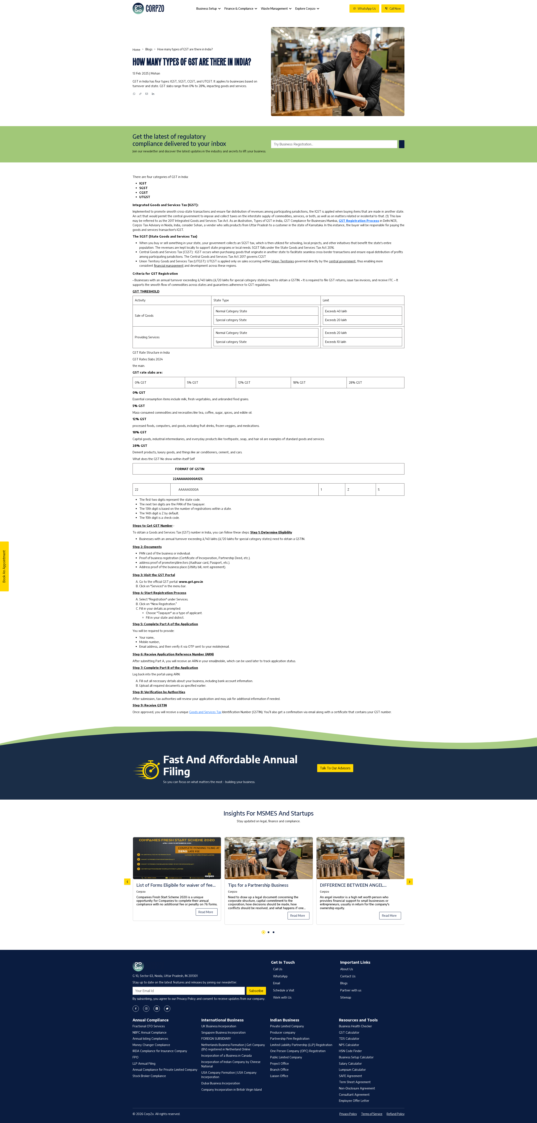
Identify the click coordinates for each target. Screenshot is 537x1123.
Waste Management (274, 8)
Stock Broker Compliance (149, 1076)
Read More (205, 912)
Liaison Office (279, 1076)
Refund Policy (395, 1114)
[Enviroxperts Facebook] (136, 1008)
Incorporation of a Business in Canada (226, 1055)
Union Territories (282, 261)
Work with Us (282, 997)
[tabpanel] (268, 881)
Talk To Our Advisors (335, 768)
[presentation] (127, 882)
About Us (346, 969)
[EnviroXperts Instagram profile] (146, 1008)
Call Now (395, 8)
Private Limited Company (287, 1026)
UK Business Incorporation (218, 1026)
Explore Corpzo (305, 8)
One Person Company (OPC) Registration (298, 1051)
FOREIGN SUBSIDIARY (216, 1038)
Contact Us (347, 976)
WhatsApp (280, 976)
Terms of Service (371, 1114)
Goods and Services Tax (205, 712)
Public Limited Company (286, 1057)
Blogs (148, 49)
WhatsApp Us (367, 8)
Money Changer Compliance (151, 1045)
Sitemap (345, 997)
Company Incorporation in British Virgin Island (231, 1089)
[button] (263, 932)
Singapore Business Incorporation (223, 1032)
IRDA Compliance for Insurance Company (160, 1051)
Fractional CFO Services (149, 1026)
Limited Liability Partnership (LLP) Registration (301, 1045)
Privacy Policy (348, 1114)
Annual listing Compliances (150, 1038)
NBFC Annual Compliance (150, 1032)
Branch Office (279, 1069)
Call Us (277, 969)
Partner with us (350, 990)
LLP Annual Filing (144, 1063)
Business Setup (206, 8)
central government (342, 261)
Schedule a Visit (283, 990)
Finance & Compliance (238, 8)
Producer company (282, 1032)
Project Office (279, 1063)
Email (276, 983)
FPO (135, 1057)
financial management (169, 265)
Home (136, 49)
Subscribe (256, 991)
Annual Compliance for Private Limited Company (165, 1069)
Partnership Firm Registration (289, 1038)
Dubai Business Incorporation (220, 1083)
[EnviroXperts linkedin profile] (157, 1008)
